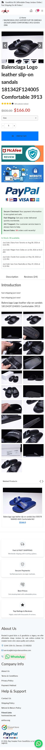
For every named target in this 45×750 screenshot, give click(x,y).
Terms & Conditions (9, 676)
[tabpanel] (22, 508)
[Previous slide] (40, 481)
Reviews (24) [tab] (31, 277)
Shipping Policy (7, 703)
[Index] (31, 11)
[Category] (42, 10)
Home (23, 18)
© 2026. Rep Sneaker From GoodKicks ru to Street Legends (20, 742)
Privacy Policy (7, 681)
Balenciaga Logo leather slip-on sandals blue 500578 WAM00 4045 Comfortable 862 (22, 518)
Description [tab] (12, 277)
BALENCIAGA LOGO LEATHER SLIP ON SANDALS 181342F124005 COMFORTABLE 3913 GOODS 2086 (23, 22)
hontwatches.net (8, 715)
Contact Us (6, 698)
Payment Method (8, 685)
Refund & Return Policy (11, 708)
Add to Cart (21, 136)
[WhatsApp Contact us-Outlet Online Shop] (38, 744)
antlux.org (5, 720)
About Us (5, 671)
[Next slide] (43, 481)
